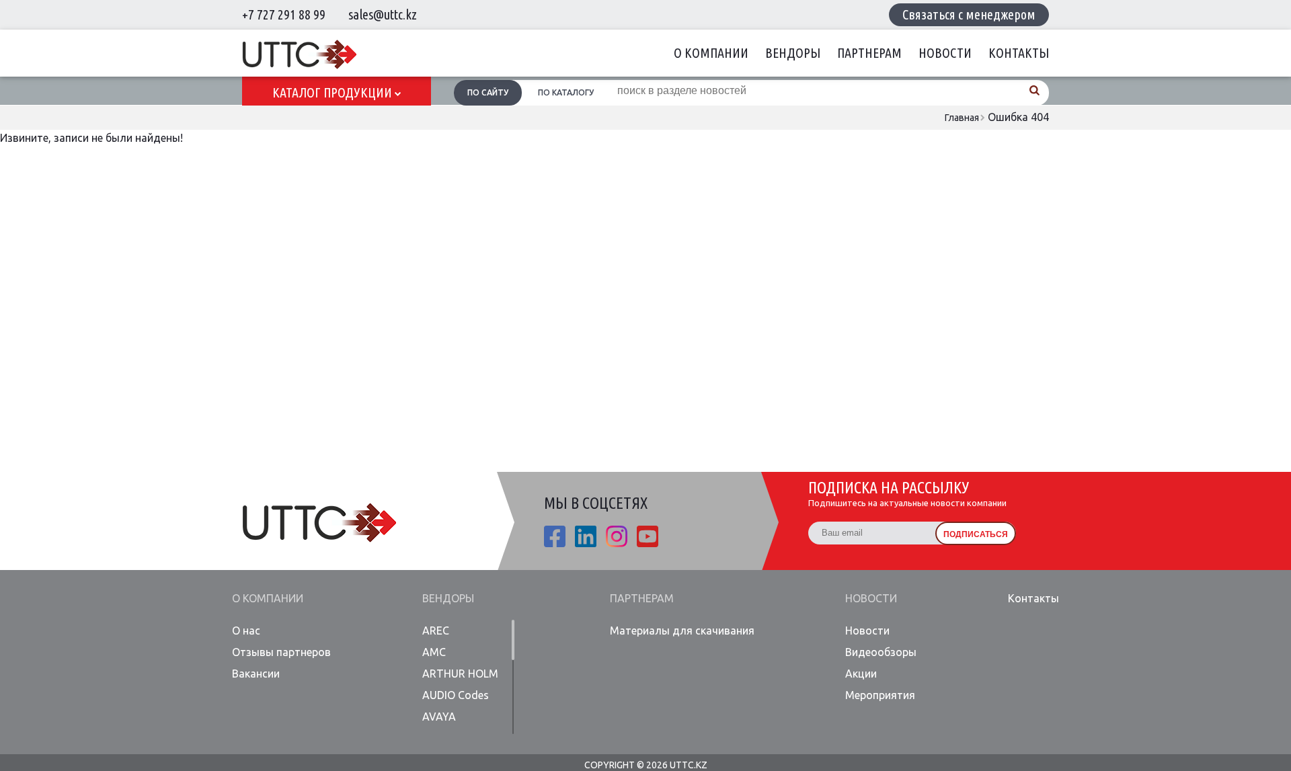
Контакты (1018, 52)
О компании (711, 52)
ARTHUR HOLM (460, 673)
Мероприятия (880, 695)
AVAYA (439, 717)
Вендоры (792, 52)
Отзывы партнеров (281, 652)
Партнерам (869, 52)
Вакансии (256, 673)
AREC (435, 630)
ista (616, 536)
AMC (434, 652)
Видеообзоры (880, 652)
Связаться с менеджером (968, 14)
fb (554, 536)
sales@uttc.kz (382, 14)
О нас (246, 630)
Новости (945, 52)
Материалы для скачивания (682, 630)
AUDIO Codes (455, 695)
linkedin (585, 536)
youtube (647, 536)
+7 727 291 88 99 (283, 14)
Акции (861, 673)
